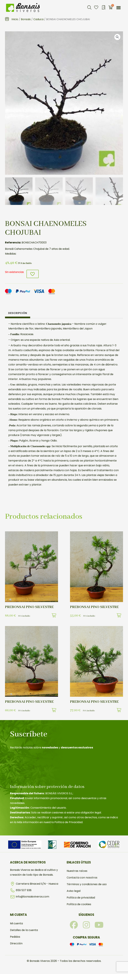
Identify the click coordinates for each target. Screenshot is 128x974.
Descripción (17, 313)
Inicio (15, 19)
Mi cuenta (16, 923)
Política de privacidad (81, 897)
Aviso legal (73, 891)
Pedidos (15, 937)
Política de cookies (79, 904)
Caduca (38, 19)
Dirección (16, 943)
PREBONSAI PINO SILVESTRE (29, 607)
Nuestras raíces (77, 871)
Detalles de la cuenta (24, 930)
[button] (89, 7)
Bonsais (26, 19)
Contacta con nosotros (82, 877)
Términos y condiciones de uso (87, 884)
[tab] (17, 314)
